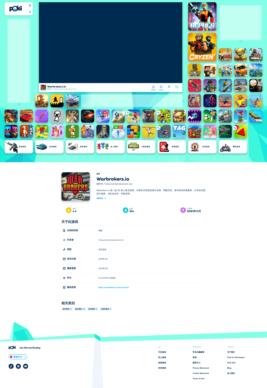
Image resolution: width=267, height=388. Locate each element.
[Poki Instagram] (18, 366)
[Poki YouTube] (25, 366)
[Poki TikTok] (11, 366)
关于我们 (231, 352)
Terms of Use (199, 379)
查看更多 (100, 198)
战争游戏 (67, 309)
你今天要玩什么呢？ (30, 12)
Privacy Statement (201, 368)
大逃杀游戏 (106, 309)
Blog (229, 368)
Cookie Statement (201, 373)
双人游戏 (162, 357)
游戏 (98, 174)
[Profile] (30, 5)
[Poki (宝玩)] (15, 9)
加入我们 (231, 373)
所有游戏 (162, 368)
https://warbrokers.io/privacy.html (113, 287)
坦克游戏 (92, 309)
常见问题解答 (198, 352)
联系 (195, 357)
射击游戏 (80, 309)
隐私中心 (197, 363)
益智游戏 (162, 363)
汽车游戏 (162, 352)
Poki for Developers (236, 357)
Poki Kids (231, 363)
